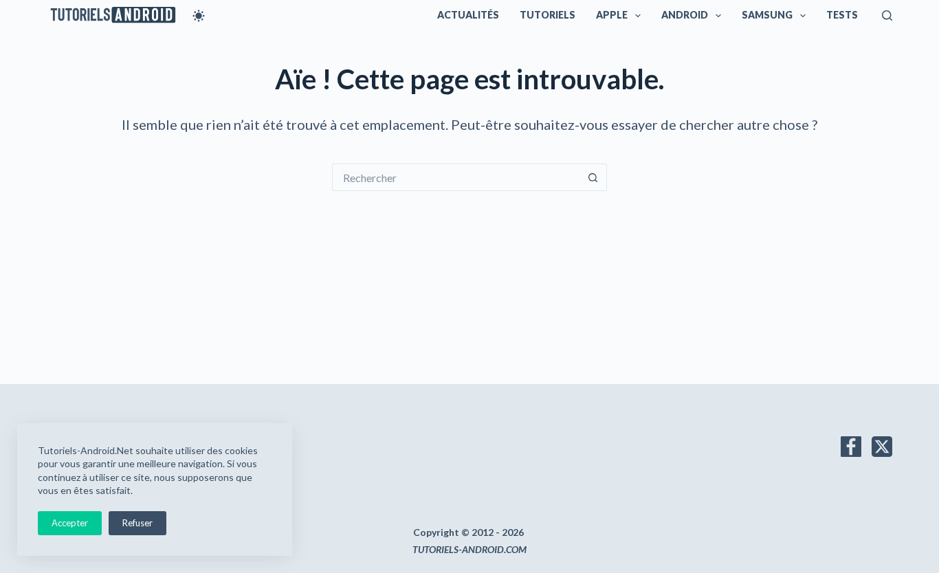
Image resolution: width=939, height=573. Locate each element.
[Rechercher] (887, 15)
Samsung (767, 15)
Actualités (468, 15)
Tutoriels (547, 15)
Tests (842, 15)
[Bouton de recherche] (593, 177)
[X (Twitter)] (882, 446)
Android (684, 15)
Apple (612, 15)
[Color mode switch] (198, 16)
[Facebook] (851, 446)
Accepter (70, 522)
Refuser (137, 522)
